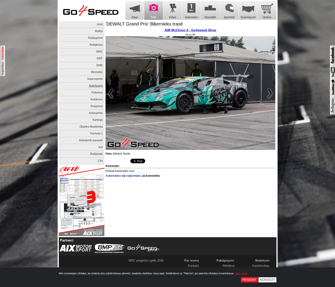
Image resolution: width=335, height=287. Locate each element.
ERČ (100, 58)
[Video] (172, 10)
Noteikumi (262, 260)
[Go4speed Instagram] (332, 113)
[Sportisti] (229, 10)
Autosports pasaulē (91, 140)
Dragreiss (97, 106)
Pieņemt (249, 280)
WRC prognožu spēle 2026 (146, 260)
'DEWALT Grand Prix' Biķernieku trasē (144, 23)
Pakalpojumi (225, 260)
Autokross (96, 99)
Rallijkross (96, 44)
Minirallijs (97, 72)
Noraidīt (267, 280)
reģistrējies (133, 175)
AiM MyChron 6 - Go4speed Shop (190, 30)
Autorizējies (113, 175)
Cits (100, 160)
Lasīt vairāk (240, 273)
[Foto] (153, 10)
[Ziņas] (134, 10)
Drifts (99, 65)
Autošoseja (96, 85)
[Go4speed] (91, 10)
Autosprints (96, 113)
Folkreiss (97, 92)
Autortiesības (261, 265)
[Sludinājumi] (248, 10)
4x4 (100, 147)
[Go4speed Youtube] (332, 77)
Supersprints (95, 79)
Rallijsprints (95, 38)
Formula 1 (96, 133)
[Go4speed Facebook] (332, 64)
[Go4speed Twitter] (332, 95)
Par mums (191, 260)
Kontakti (193, 265)
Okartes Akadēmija (91, 126)
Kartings (98, 119)
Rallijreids (96, 154)
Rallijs (99, 31)
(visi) (100, 24)
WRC (99, 51)
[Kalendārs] (191, 10)
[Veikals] (267, 10)
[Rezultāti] (210, 10)
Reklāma (228, 265)
